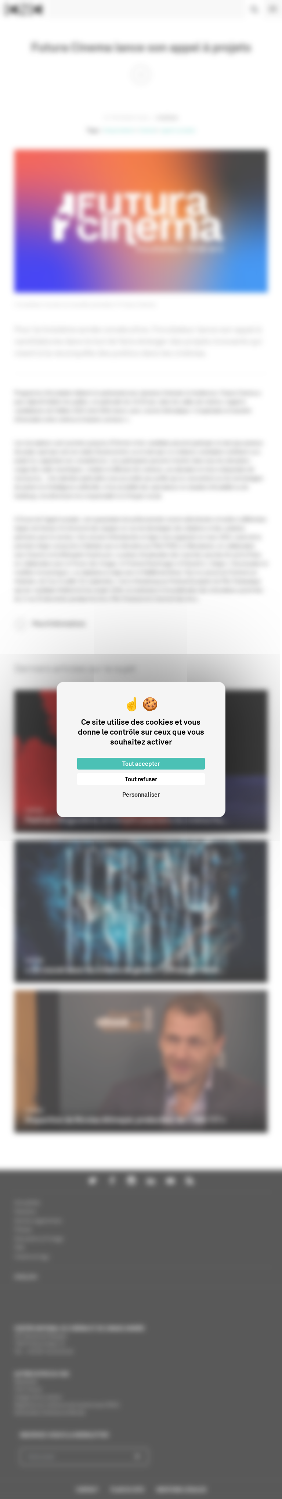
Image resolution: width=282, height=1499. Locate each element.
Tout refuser (141, 779)
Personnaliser (141, 794)
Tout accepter (141, 763)
